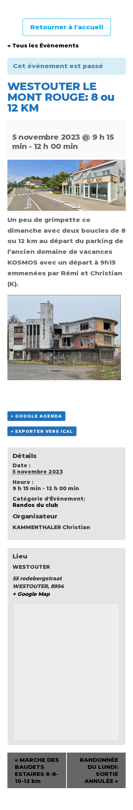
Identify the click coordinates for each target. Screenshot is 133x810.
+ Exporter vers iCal (42, 431)
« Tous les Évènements (43, 45)
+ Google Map (31, 594)
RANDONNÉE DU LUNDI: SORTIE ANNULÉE (99, 770)
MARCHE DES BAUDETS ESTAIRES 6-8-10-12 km (37, 770)
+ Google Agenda (36, 416)
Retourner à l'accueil (66, 27)
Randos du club (35, 505)
